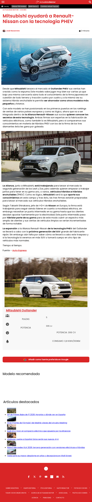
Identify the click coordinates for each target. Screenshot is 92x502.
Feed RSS (63, 476)
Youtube (46, 476)
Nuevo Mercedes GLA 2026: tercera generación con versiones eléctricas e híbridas (46, 447)
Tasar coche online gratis (16, 493)
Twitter (34, 476)
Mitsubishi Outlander (21, 310)
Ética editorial (46, 488)
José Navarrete (13, 31)
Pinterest (40, 476)
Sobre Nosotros (12, 488)
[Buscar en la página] (90, 2)
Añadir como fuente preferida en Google (48, 359)
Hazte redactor (63, 488)
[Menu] (3, 2)
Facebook (28, 476)
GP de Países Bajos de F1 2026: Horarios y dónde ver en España (36, 414)
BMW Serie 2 (33, 6)
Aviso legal (63, 493)
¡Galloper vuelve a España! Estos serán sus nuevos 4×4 (33, 439)
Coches (23, 10)
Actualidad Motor (10, 10)
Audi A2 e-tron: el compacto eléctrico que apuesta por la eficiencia (38, 431)
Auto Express (19, 250)
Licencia (35, 498)
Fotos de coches (80, 488)
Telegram (51, 476)
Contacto (60, 498)
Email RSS (57, 476)
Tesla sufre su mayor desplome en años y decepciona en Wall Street (39, 455)
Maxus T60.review (19, 6)
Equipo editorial (30, 488)
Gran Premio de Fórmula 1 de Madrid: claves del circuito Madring (37, 422)
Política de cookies (79, 493)
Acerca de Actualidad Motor (42, 493)
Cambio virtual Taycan (49, 6)
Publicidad (47, 498)
